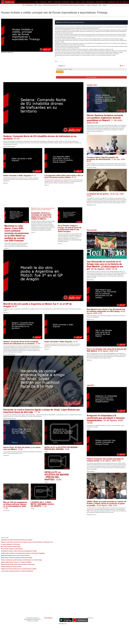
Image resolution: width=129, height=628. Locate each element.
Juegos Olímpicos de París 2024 (51, 5)
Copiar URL (59, 71)
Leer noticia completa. (91, 77)
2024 (100, 5)
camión (90, 385)
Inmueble (88, 5)
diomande (92, 229)
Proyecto (104, 5)
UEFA (35, 5)
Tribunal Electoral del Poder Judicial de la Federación (72, 5)
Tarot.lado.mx (90, 618)
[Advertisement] (43, 197)
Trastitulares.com (63, 623)
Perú (23, 5)
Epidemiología (29, 5)
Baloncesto (94, 5)
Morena (40, 5)
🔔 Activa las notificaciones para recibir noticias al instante (70, 22)
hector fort (92, 84)
